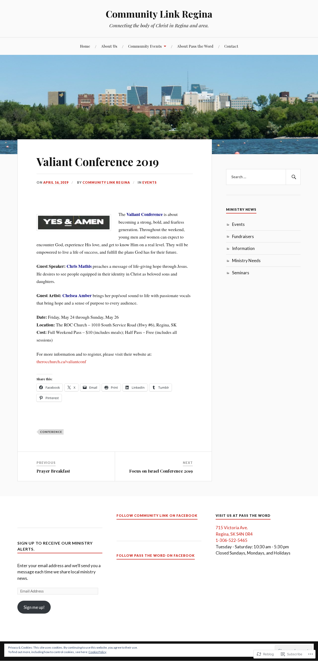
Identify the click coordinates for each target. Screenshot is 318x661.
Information (243, 248)
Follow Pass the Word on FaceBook (156, 555)
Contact (231, 46)
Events (149, 182)
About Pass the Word (195, 46)
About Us (109, 46)
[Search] (293, 177)
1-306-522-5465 (231, 540)
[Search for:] (263, 177)
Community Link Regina (159, 13)
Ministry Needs (246, 260)
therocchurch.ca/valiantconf (61, 361)
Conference (51, 431)
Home (85, 46)
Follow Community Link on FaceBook (157, 516)
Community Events (145, 46)
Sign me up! (34, 607)
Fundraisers (243, 236)
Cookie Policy (97, 652)
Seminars (240, 272)
